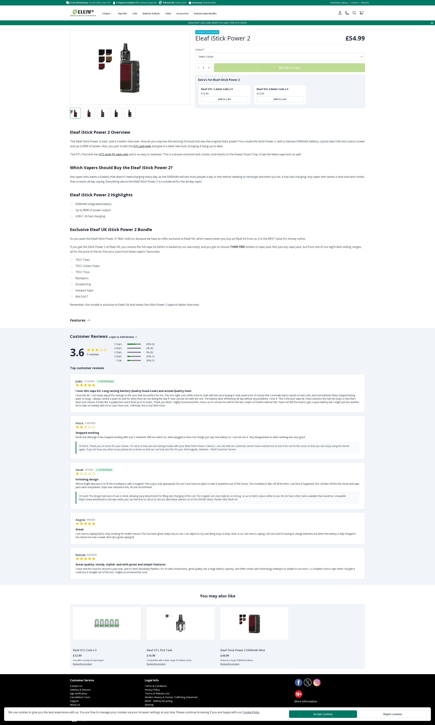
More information (305, 701)
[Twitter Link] (307, 682)
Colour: (199, 49)
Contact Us (76, 686)
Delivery (365, 2)
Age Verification (78, 693)
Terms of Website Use (157, 693)
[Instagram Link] (317, 682)
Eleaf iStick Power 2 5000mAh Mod (242, 650)
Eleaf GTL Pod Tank (159, 650)
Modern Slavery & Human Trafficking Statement (171, 697)
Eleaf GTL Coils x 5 (85, 650)
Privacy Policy (152, 689)
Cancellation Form (80, 697)
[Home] (83, 13)
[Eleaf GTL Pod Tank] (181, 623)
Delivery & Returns (80, 689)
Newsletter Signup (339, 2)
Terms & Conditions (156, 686)
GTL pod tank (142, 146)
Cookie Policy (251, 712)
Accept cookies (323, 714)
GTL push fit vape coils (113, 154)
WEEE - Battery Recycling (158, 701)
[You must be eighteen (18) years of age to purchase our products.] (298, 694)
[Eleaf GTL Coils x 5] (107, 623)
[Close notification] (432, 22)
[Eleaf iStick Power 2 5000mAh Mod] (254, 623)
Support (74, 701)
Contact (354, 2)
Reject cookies (392, 714)
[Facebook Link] (298, 682)
